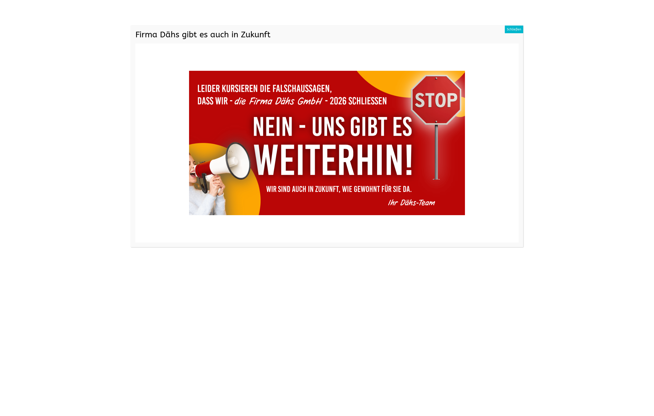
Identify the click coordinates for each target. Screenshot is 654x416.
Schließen (514, 29)
